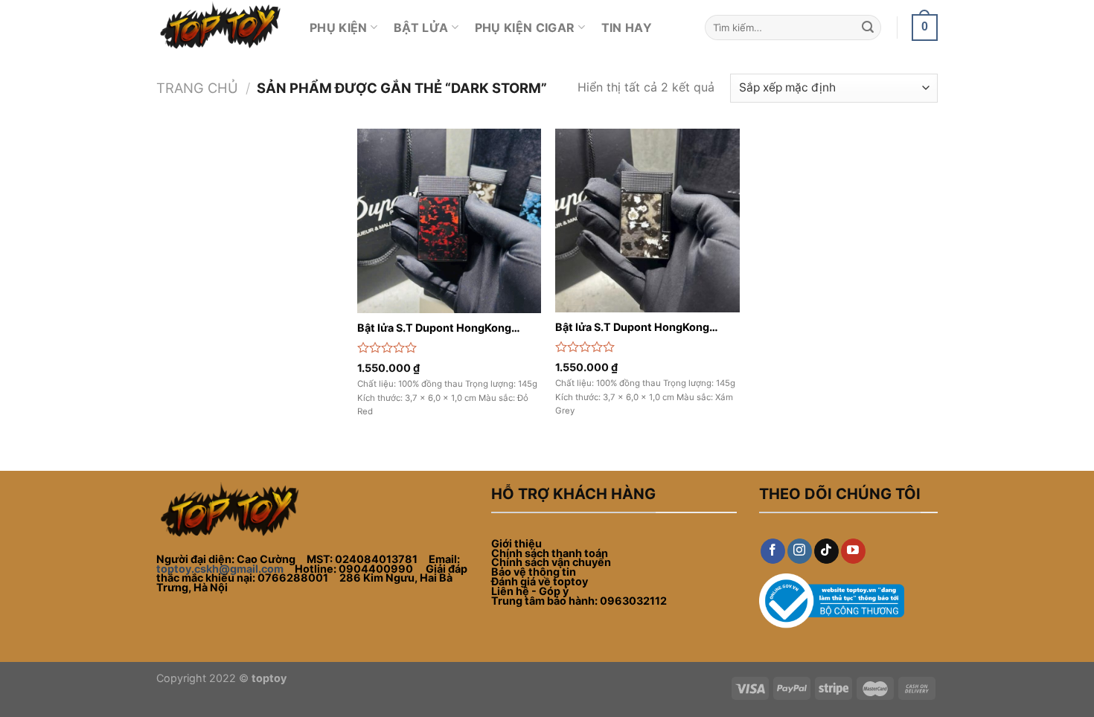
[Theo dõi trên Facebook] (773, 551)
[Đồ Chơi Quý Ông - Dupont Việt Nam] (221, 27)
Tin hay (626, 27)
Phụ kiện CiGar (525, 27)
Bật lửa (421, 27)
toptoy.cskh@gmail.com (220, 568)
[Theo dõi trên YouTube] (853, 551)
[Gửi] (867, 27)
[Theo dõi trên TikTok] (826, 551)
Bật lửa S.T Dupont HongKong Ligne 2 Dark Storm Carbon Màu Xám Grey (637, 328)
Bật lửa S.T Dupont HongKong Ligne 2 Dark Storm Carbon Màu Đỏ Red (447, 328)
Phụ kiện (339, 27)
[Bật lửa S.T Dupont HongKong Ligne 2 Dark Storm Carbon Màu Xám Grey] (647, 220)
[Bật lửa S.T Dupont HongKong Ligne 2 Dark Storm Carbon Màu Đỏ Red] (449, 221)
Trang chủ (197, 88)
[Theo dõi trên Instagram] (799, 551)
